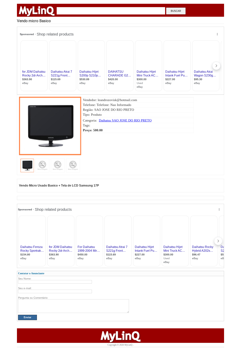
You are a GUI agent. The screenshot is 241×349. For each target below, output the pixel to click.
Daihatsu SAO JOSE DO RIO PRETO (125, 120)
